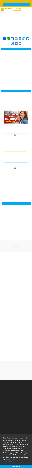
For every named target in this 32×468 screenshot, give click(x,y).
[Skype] (12, 43)
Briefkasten (7, 433)
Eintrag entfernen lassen (10, 20)
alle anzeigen (16, 203)
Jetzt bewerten (16, 104)
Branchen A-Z (8, 425)
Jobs (5, 408)
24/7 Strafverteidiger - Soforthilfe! (15, 151)
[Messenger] (27, 38)
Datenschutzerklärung (10, 411)
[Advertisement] (16, 60)
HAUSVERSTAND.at (5, 15)
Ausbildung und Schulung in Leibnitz (13, 181)
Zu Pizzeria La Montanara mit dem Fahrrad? (16, 346)
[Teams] (16, 43)
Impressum (7, 409)
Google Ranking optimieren (12, 388)
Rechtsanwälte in (8, 149)
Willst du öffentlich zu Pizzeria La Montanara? (16, 338)
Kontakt (6, 406)
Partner (6, 417)
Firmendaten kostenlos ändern (11, 18)
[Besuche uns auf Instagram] (8, 401)
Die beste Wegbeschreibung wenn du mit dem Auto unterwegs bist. (16, 329)
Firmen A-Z (7, 427)
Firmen (13, 15)
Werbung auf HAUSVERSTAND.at (13, 386)
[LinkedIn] (19, 38)
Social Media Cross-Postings (12, 392)
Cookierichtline (8, 413)
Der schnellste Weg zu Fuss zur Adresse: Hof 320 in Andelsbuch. (16, 355)
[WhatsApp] (8, 38)
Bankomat (7, 431)
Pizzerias (18, 15)
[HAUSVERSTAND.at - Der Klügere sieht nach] (11, 9)
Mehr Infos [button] (11, 459)
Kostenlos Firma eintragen (11, 394)
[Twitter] (19, 43)
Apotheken (7, 429)
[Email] (16, 38)
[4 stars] (19, 374)
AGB (5, 415)
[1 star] (9, 374)
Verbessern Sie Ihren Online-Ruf (13, 390)
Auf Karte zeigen (17, 91)
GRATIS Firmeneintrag (16, 4)
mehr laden (16, 200)
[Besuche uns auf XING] (16, 401)
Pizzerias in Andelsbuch (27, 15)
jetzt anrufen (17, 49)
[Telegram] (23, 38)
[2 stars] (12, 374)
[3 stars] (16, 374)
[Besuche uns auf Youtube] (12, 401)
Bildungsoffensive (10, 183)
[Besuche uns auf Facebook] (4, 401)
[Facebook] (12, 38)
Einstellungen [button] (8, 461)
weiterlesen (17, 163)
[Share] (4, 38)
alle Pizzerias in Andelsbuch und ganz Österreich (15, 28)
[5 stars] (22, 374)
